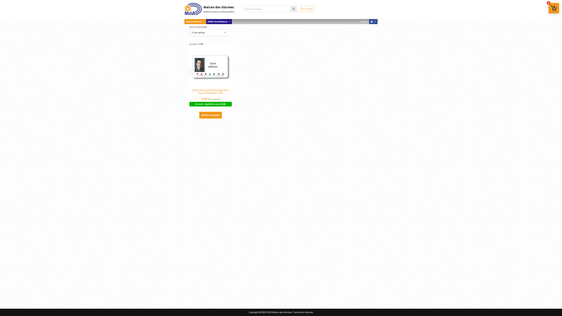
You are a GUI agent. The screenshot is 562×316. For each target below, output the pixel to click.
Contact (364, 21)
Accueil (192, 44)
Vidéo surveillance (217, 21)
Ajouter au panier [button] (211, 115)
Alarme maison (194, 21)
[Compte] (373, 21)
